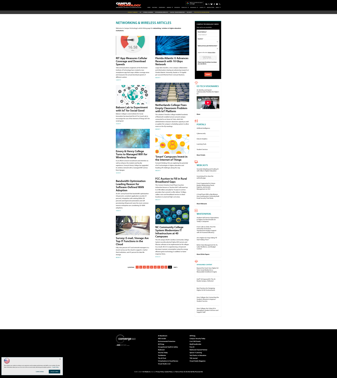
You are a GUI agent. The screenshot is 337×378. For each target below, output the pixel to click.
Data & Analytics (202, 139)
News (149, 7)
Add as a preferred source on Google (196, 3)
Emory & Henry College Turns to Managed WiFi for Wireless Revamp (131, 154)
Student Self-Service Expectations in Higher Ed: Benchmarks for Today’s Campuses (208, 219)
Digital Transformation (177, 12)
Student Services (202, 149)
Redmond (161, 350)
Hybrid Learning (148, 12)
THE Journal (194, 358)
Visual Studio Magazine (197, 361)
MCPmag (161, 344)
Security (189, 12)
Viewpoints (162, 7)
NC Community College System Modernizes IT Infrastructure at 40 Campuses (169, 231)
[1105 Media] (126, 354)
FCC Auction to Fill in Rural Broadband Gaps (171, 180)
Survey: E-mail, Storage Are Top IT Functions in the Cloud (132, 241)
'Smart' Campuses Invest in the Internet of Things (171, 158)
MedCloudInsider (195, 344)
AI (140, 12)
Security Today (163, 353)
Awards (169, 7)
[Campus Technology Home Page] (128, 5)
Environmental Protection (166, 341)
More (217, 7)
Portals (201, 124)
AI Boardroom (162, 336)
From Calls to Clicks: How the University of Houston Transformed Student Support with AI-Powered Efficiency (206, 229)
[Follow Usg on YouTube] (217, 4)
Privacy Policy (211, 52)
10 (170, 267)
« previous (130, 267)
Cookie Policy (169, 372)
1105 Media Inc (146, 372)
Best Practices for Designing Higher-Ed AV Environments (206, 289)
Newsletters (210, 7)
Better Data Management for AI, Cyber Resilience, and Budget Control (207, 247)
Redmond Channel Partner (198, 350)
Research (177, 7)
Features (154, 7)
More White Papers (203, 254)
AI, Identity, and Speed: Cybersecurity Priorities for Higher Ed (208, 92)
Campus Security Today (197, 338)
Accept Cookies (54, 371)
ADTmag (192, 336)
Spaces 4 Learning (196, 353)
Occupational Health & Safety (168, 347)
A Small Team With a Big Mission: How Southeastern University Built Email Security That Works (208, 196)
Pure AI (192, 347)
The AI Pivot (162, 358)
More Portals (201, 155)
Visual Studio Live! (164, 364)
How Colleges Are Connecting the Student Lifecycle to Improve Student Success (208, 299)
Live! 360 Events (195, 341)
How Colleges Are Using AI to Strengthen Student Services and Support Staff (207, 310)
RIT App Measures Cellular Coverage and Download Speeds (131, 61)
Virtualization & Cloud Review (168, 361)
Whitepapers (204, 213)
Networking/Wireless (161, 12)
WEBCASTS (202, 165)
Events (202, 7)
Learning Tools (201, 144)
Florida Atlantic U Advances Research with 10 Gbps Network (171, 61)
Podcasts (184, 7)
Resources (193, 7)
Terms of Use (179, 372)
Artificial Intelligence (203, 128)
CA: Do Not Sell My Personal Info (193, 372)
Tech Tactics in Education (198, 355)
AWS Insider (162, 338)
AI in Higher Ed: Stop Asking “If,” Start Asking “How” (207, 239)
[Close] (60, 359)
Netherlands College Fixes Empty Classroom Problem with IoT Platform (171, 108)
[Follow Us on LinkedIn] (206, 4)
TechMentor (162, 355)
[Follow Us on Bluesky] (211, 4)
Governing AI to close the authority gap (205, 177)
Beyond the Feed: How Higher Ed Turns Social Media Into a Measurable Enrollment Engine (207, 270)
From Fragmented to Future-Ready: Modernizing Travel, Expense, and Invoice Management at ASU (206, 186)
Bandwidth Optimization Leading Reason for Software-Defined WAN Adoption (131, 185)
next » (176, 267)
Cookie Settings (40, 371)
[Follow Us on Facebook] (214, 4)
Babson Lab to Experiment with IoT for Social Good (132, 108)
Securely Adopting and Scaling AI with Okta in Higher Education (207, 170)
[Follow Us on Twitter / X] (209, 4)
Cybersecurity (201, 133)
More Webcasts (202, 204)
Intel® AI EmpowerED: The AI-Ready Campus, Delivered (206, 280)
